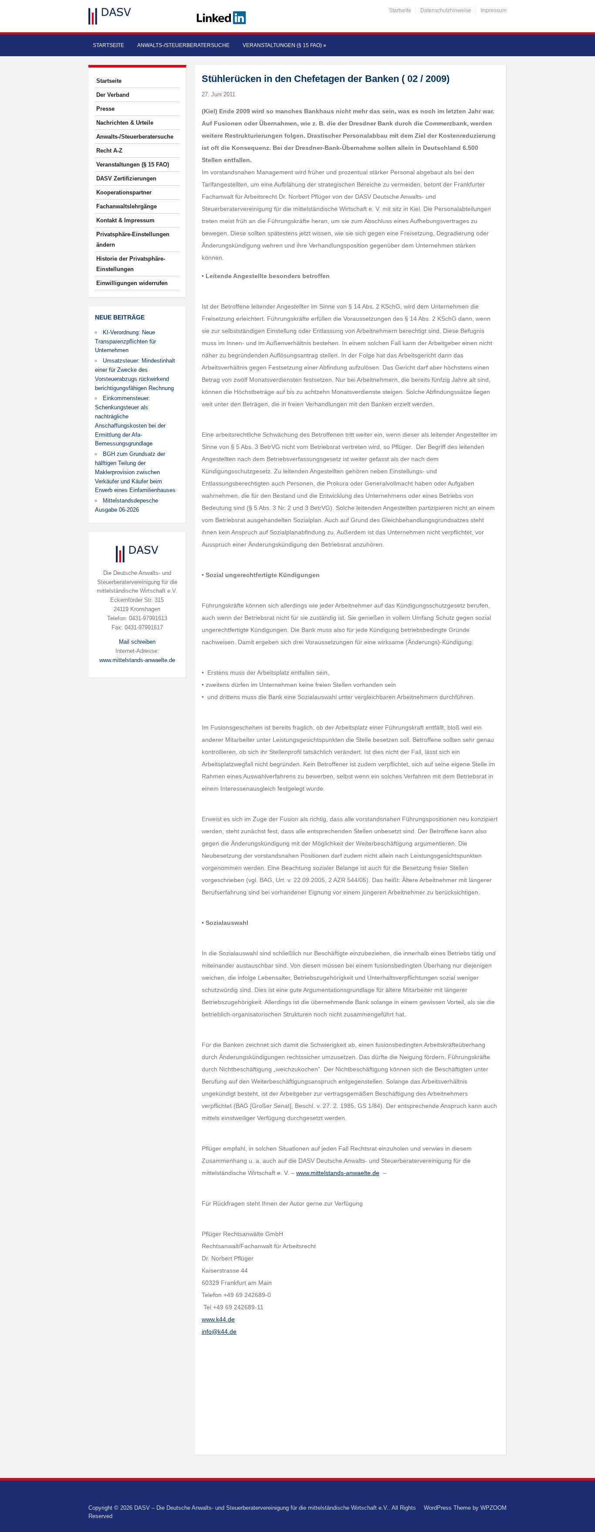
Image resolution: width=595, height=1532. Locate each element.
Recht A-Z (109, 150)
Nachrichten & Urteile (124, 122)
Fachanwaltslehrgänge (126, 206)
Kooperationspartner (124, 192)
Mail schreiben (137, 642)
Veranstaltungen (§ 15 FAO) (284, 45)
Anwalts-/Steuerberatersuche (183, 45)
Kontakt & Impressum (125, 220)
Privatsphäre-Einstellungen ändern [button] (132, 239)
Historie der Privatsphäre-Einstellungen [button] (130, 263)
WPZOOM (493, 1508)
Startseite (400, 10)
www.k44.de (218, 1319)
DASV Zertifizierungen (126, 178)
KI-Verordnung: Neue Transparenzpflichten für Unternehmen (125, 341)
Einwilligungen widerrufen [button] (132, 283)
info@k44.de (219, 1331)
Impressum (493, 10)
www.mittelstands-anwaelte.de (137, 660)
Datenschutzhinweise (445, 10)
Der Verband (112, 95)
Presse (105, 108)
